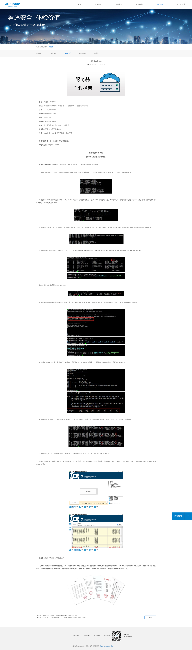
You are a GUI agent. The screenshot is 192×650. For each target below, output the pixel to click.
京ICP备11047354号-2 (106, 646)
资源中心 (139, 4)
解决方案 (119, 4)
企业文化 (87, 635)
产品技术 (98, 4)
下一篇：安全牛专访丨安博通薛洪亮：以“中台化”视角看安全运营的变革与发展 (61, 617)
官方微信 (107, 635)
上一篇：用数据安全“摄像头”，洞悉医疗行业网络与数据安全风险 (57, 615)
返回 (150, 617)
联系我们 (97, 635)
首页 (79, 4)
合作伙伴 (159, 4)
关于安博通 (181, 4)
